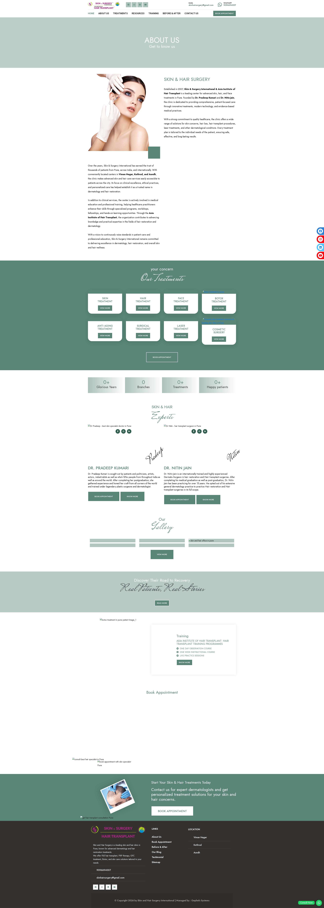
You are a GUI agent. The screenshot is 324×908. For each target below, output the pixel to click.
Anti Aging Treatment (105, 327)
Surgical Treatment (143, 327)
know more (132, 496)
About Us (103, 13)
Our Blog (156, 852)
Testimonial (158, 857)
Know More (184, 662)
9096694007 (230, 5)
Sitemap (156, 862)
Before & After (171, 13)
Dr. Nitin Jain (178, 468)
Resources (138, 13)
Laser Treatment (181, 327)
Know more (208, 499)
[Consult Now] (319, 903)
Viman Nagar (200, 837)
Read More (162, 603)
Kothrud (198, 845)
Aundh (197, 852)
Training (153, 13)
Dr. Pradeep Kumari (108, 468)
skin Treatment (105, 300)
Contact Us (191, 13)
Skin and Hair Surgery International (156, 900)
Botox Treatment (218, 300)
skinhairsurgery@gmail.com (201, 5)
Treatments (120, 13)
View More (105, 308)
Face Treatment (181, 300)
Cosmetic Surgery (219, 331)
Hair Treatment (143, 300)
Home (91, 13)
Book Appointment (224, 13)
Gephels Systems (200, 900)
